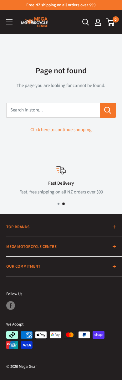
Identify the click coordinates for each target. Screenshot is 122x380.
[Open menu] (9, 21)
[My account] (98, 22)
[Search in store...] (108, 110)
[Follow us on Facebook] (10, 305)
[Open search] (85, 22)
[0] (110, 22)
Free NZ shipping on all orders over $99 (61, 5)
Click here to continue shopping (61, 129)
